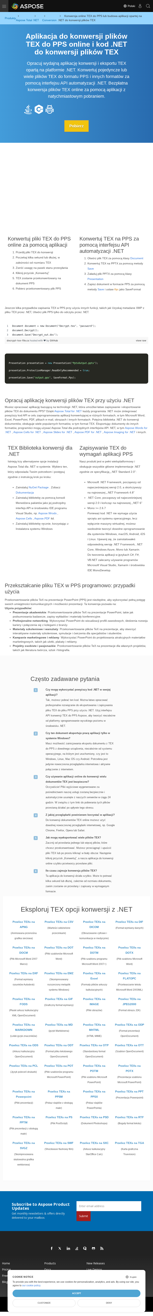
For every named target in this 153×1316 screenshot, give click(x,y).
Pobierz (76, 126)
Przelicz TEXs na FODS (24, 1001)
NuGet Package (39, 487)
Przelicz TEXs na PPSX (94, 1094)
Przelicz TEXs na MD (59, 1024)
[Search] (148, 6)
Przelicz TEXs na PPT (129, 1091)
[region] (76, 330)
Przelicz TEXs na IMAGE (94, 1001)
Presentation (95, 279)
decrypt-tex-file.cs (18, 340)
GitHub (54, 340)
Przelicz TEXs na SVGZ (24, 1145)
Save (90, 268)
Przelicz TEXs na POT (58, 1065)
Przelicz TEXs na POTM (94, 1068)
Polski (131, 6)
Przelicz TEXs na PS (59, 1117)
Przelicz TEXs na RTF (129, 1117)
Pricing (6, 1269)
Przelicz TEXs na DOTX (129, 950)
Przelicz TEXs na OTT (129, 1045)
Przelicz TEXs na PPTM (24, 1120)
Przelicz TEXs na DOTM (94, 950)
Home (6, 1263)
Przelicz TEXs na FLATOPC (129, 976)
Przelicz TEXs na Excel (94, 976)
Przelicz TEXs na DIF (129, 921)
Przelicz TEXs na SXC (94, 1143)
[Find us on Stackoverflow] (76, 1248)
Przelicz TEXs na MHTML (94, 1027)
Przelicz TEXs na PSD (94, 1117)
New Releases (95, 1263)
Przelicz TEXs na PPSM (59, 1094)
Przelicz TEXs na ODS (23, 1045)
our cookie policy (31, 1285)
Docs (47, 1269)
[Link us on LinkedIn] (68, 1248)
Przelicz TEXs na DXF (23, 973)
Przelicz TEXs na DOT (59, 947)
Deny (109, 1303)
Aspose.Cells (24, 518)
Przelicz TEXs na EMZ (59, 973)
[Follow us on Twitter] (60, 1248)
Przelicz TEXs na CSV (59, 921)
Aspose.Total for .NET (68, 411)
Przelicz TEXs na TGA (129, 1143)
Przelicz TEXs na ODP (129, 1024)
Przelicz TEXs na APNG (24, 924)
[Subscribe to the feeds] (102, 1248)
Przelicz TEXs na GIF (59, 999)
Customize (44, 1303)
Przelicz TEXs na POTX (129, 1068)
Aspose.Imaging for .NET (119, 432)
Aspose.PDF (42, 518)
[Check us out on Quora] (85, 1248)
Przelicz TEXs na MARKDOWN (24, 1027)
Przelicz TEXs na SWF (59, 1143)
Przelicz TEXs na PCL (23, 1065)
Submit (83, 1216)
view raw (141, 340)
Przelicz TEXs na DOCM (24, 950)
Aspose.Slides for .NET (57, 432)
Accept (76, 1293)
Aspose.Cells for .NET (27, 432)
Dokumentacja (25, 492)
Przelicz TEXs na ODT (59, 1045)
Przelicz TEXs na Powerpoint (24, 1094)
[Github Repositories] (93, 1248)
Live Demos (94, 1269)
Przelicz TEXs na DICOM (94, 924)
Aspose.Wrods (47, 513)
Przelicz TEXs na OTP (94, 1045)
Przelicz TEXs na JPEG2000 (129, 1001)
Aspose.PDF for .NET (88, 432)
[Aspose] (27, 6)
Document (136, 258)
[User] (140, 6)
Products (50, 1263)
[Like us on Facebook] (51, 1248)
